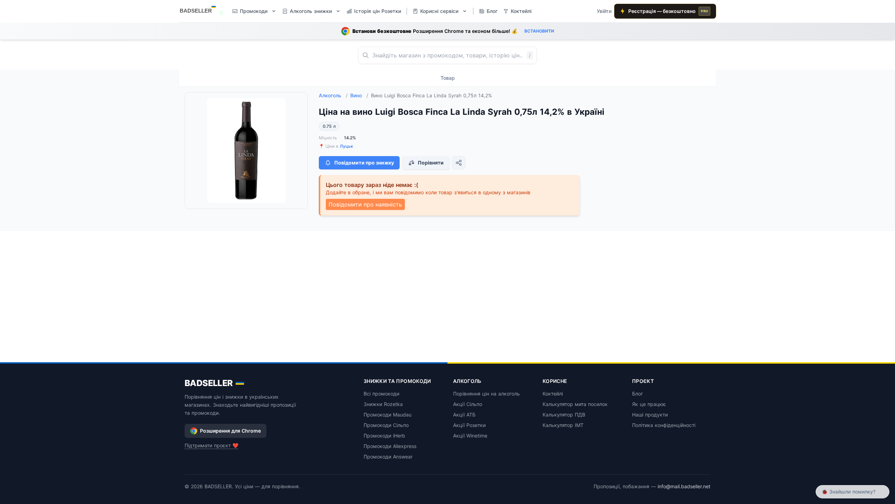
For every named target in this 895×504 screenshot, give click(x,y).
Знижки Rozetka (383, 404)
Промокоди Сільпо (386, 425)
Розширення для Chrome (230, 431)
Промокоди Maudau (387, 415)
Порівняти (431, 163)
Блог (637, 394)
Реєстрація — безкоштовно (668, 11)
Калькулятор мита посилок (575, 404)
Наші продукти (650, 415)
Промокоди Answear (388, 457)
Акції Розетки (469, 425)
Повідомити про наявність (365, 204)
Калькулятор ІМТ (563, 425)
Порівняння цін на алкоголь (486, 394)
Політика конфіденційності (663, 425)
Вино (359, 95)
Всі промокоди (381, 394)
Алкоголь (333, 95)
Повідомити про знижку (364, 163)
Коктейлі (553, 394)
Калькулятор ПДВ (564, 415)
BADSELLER (209, 383)
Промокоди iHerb (384, 436)
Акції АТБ (464, 415)
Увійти (604, 11)
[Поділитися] (458, 162)
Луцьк (346, 146)
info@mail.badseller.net (684, 486)
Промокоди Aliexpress (390, 446)
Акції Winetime (470, 436)
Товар (448, 78)
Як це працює (649, 404)
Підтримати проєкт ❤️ (211, 445)
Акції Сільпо (467, 404)
